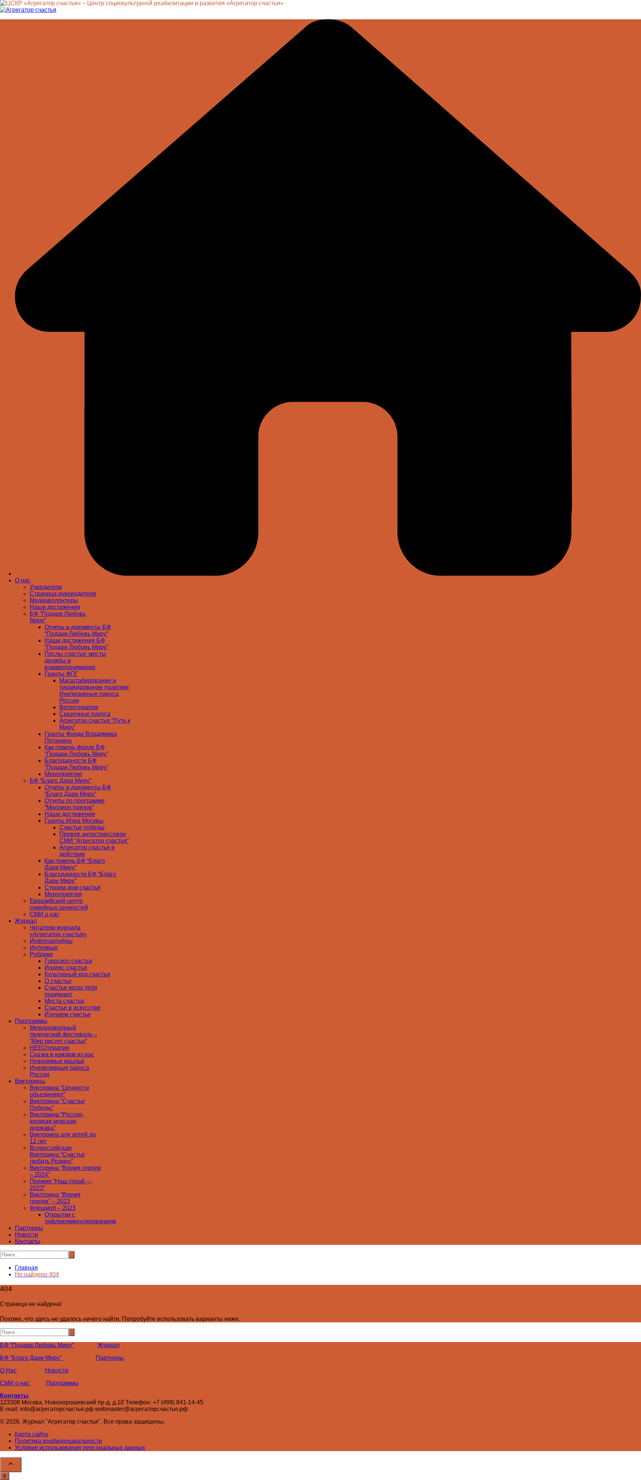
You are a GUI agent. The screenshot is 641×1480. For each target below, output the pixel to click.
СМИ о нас (44, 914)
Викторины (30, 1081)
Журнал (26, 921)
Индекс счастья (66, 967)
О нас (22, 580)
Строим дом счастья (73, 887)
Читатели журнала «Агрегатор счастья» (58, 930)
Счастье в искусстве (73, 1007)
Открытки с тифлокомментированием (80, 1217)
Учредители (46, 587)
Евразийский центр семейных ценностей (59, 904)
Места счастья (64, 1001)
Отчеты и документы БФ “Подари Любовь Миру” (78, 630)
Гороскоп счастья (68, 961)
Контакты (27, 1241)
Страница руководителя (63, 594)
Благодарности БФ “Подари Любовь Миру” (76, 763)
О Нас (8, 1370)
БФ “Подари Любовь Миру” (37, 1345)
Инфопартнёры (51, 941)
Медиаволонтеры (54, 600)
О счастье (58, 981)
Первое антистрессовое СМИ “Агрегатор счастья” (94, 837)
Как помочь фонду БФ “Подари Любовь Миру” (76, 750)
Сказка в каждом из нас (62, 1054)
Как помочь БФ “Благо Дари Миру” (75, 864)
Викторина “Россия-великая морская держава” (57, 1121)
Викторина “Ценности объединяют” (59, 1091)
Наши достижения (55, 607)
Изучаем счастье (68, 1014)
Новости (26, 1234)
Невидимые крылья (57, 1061)
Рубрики (41, 954)
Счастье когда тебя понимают (71, 990)
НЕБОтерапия (49, 1048)
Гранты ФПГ (61, 674)
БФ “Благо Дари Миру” (60, 780)
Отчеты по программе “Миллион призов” (75, 803)
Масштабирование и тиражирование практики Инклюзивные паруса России (94, 690)
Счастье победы (82, 827)
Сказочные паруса (85, 714)
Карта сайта (31, 1434)
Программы (31, 1021)
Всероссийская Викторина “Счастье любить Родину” (57, 1154)
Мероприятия (63, 774)
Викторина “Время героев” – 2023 (55, 1197)
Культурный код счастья (77, 974)
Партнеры (29, 1228)
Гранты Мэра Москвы (74, 821)
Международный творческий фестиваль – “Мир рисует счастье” (63, 1034)
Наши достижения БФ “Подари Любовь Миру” (76, 643)
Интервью (43, 947)
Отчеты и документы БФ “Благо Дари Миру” (78, 790)
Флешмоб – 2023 (53, 1208)
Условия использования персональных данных (80, 1447)
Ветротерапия (78, 707)
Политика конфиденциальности (58, 1441)
